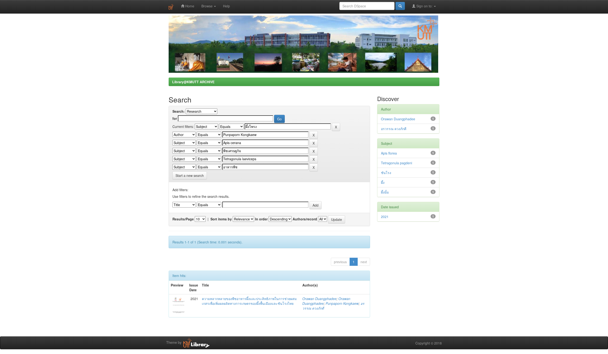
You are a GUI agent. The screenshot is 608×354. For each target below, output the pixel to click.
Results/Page (183, 219)
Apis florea (389, 153)
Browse (207, 6)
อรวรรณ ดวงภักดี (393, 128)
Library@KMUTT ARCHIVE (193, 81)
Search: (178, 111)
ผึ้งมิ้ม (385, 192)
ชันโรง (386, 172)
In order (261, 219)
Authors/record (305, 219)
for (174, 118)
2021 (385, 216)
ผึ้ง (383, 182)
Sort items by (221, 219)
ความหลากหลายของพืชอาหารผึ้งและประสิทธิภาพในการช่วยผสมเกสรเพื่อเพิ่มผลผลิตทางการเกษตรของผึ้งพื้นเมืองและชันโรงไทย (249, 301)
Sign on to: (424, 6)
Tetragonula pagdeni (396, 162)
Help (226, 6)
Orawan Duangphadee (319, 298)
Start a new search (190, 175)
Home (189, 6)
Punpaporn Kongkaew (342, 303)
